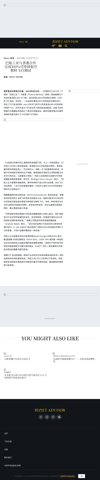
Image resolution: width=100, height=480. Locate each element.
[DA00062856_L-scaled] (5, 353)
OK (82, 476)
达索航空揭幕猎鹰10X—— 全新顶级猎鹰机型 (74, 360)
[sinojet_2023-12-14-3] (5, 369)
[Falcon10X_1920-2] (53, 353)
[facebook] (40, 417)
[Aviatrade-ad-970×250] (65, 41)
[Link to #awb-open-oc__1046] (66, 46)
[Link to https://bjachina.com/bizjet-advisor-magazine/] (60, 46)
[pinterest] (53, 417)
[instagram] (47, 417)
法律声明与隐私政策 (67, 476)
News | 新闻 (9, 58)
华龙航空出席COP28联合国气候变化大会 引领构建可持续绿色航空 (25, 376)
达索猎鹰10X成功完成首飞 (17, 358)
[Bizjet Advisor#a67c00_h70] (50, 409)
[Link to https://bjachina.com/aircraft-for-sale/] (53, 46)
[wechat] (59, 417)
